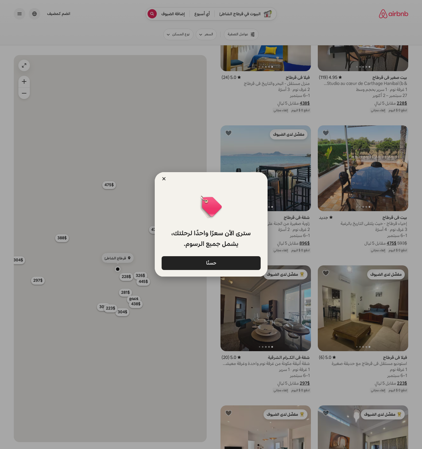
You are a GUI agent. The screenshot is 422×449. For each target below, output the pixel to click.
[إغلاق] (164, 178)
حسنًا (211, 263)
